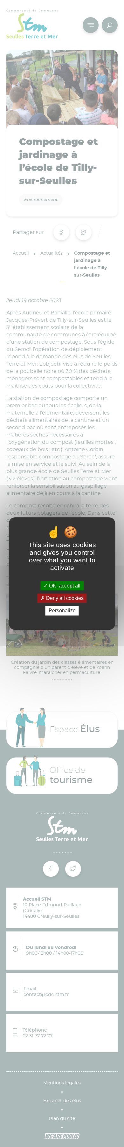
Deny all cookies (64, 598)
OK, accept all (64, 585)
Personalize (62, 611)
